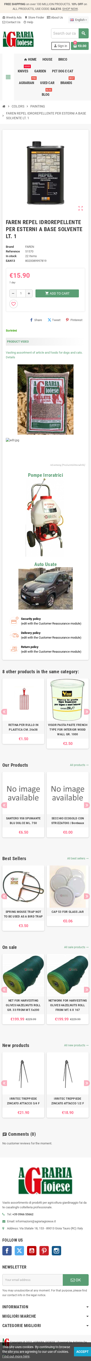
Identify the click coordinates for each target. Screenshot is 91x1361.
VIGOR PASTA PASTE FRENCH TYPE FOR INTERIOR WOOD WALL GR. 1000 (68, 729)
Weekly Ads (12, 17)
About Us (56, 17)
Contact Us (13, 22)
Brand (10, 246)
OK (78, 1280)
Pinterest (76, 320)
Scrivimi (11, 330)
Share (38, 320)
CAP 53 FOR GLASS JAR (68, 911)
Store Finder (34, 17)
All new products (76, 1045)
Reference (13, 251)
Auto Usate (45, 564)
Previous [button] (4, 712)
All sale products (76, 947)
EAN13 (10, 261)
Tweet (56, 320)
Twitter (19, 1250)
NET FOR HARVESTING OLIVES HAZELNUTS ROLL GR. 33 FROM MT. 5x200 (23, 1005)
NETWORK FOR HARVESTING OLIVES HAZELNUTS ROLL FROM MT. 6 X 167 (68, 1005)
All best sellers (78, 858)
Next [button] (87, 712)
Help (28, 22)
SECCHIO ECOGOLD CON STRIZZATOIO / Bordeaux (67, 821)
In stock (11, 256)
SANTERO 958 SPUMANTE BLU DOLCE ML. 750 (23, 821)
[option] (23, 711)
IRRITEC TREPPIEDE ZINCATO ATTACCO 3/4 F (23, 1101)
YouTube (31, 1250)
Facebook (7, 1250)
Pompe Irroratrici (45, 475)
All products (79, 765)
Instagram (56, 1250)
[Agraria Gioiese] (18, 39)
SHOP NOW (70, 9)
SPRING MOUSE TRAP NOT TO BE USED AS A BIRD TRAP (23, 914)
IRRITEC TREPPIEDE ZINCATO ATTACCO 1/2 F (67, 1101)
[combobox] (69, 33)
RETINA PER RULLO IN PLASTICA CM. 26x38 (23, 727)
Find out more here (15, 1356)
